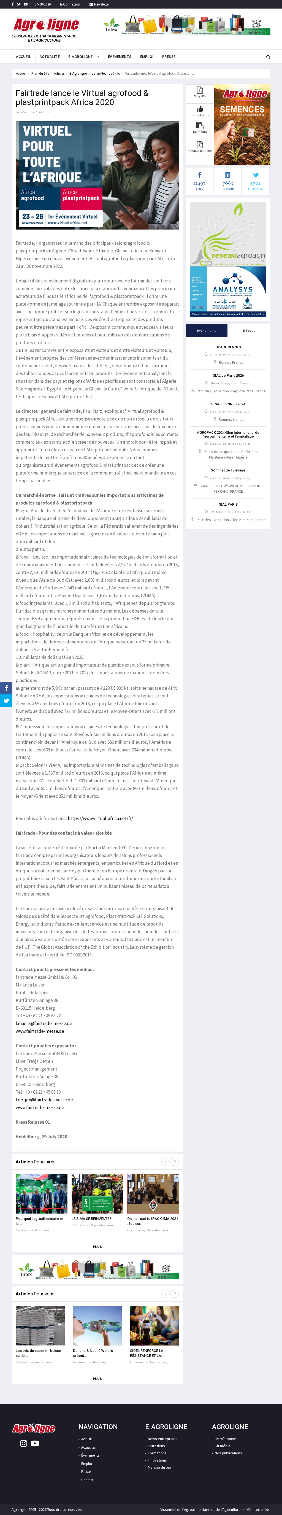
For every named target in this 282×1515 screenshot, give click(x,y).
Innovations (157, 1460)
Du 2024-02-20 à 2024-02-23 (230, 443)
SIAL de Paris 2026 (228, 375)
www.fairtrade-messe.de (40, 1031)
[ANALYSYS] (228, 291)
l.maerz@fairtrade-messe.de (44, 1023)
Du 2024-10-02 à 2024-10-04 (230, 478)
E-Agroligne (78, 73)
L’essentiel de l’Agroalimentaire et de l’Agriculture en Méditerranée (214, 1509)
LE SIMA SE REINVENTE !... (93, 1219)
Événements (120, 56)
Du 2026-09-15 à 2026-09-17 (230, 354)
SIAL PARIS (228, 504)
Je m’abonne (225, 1438)
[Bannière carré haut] (228, 234)
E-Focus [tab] (249, 330)
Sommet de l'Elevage (228, 470)
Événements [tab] (206, 330)
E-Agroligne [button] (81, 56)
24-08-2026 (43, 4)
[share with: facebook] (6, 688)
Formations (157, 1453)
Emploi (147, 56)
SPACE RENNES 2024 (228, 404)
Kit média (222, 1445)
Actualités (88, 1447)
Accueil (23, 56)
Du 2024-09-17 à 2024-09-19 (230, 411)
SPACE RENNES (228, 347)
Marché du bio (159, 1467)
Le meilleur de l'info (106, 73)
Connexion (71, 4)
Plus (97, 1246)
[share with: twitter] (6, 700)
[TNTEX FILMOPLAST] (185, 24)
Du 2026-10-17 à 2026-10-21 (230, 383)
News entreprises (162, 1438)
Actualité (50, 56)
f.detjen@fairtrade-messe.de (44, 1100)
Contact (87, 1480)
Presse (169, 56)
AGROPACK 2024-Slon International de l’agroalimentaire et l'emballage (228, 434)
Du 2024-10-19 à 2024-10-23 (230, 512)
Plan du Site (40, 73)
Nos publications (228, 1453)
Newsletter (101, 4)
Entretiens (156, 1445)
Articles (59, 73)
